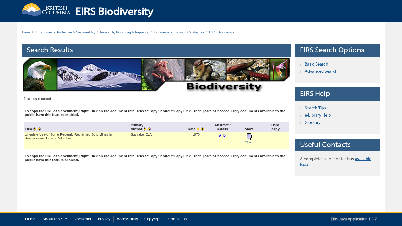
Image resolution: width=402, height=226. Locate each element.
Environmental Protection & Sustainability (65, 32)
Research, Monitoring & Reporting (124, 32)
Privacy (104, 219)
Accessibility (127, 219)
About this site (54, 219)
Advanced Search (321, 71)
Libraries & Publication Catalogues (179, 32)
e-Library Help (318, 115)
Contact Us (177, 219)
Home (26, 32)
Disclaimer (82, 219)
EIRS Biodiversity (221, 32)
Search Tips (315, 108)
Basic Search (316, 64)
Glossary (313, 122)
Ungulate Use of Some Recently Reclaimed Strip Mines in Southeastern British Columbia (68, 136)
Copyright (153, 219)
